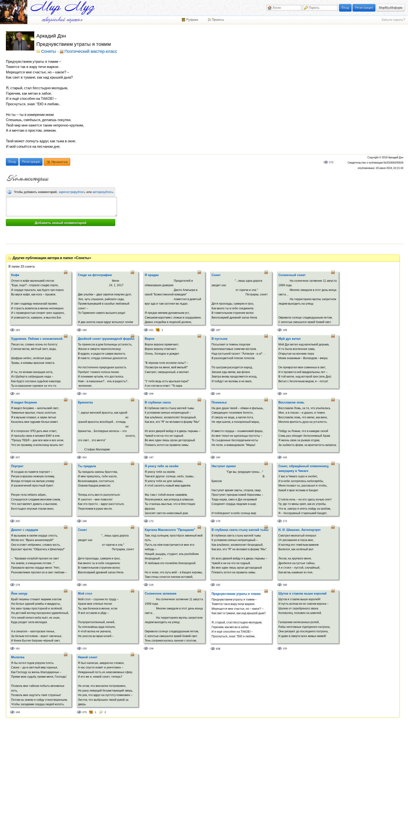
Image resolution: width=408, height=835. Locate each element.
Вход (345, 7)
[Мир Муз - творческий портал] (62, 8)
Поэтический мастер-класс (90, 52)
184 (84, 330)
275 (84, 712)
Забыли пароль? (393, 19)
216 (151, 584)
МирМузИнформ (390, 7)
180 (285, 584)
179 (218, 521)
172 (331, 162)
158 (151, 648)
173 (285, 521)
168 (18, 712)
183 (18, 330)
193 (285, 457)
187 (218, 330)
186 (84, 584)
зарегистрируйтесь (72, 192)
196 (218, 393)
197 (151, 457)
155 (285, 648)
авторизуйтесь (103, 192)
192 (84, 393)
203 (84, 457)
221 (151, 330)
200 (18, 521)
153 (84, 648)
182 (18, 393)
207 (18, 457)
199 (285, 330)
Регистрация (364, 7)
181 (18, 648)
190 (218, 457)
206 (151, 393)
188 (84, 521)
